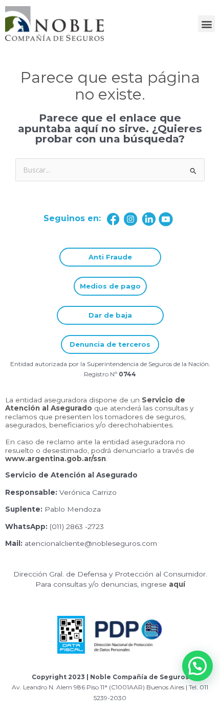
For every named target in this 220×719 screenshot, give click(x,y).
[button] (206, 23)
